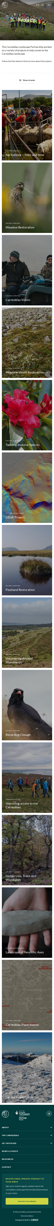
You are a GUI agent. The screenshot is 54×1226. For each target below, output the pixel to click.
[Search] (42, 5)
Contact (6, 1167)
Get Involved (9, 1143)
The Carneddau (10, 1135)
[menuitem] (38, 5)
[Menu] (49, 5)
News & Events (10, 1151)
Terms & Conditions (27, 1216)
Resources (8, 1159)
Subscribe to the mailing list (27, 1201)
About (5, 1127)
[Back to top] (49, 1113)
